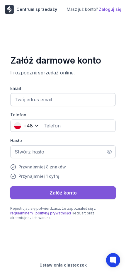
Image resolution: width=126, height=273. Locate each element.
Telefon (18, 114)
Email (15, 88)
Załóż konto (63, 193)
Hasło (16, 140)
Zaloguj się (110, 9)
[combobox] (25, 126)
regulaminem (21, 213)
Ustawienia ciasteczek (63, 264)
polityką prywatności (53, 213)
